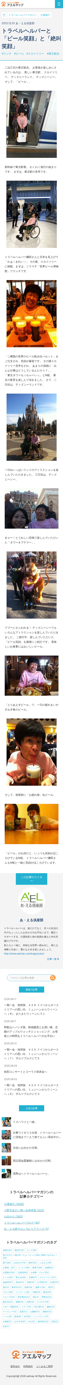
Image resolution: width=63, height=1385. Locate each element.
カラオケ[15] (43, 1302)
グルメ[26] (8, 1292)
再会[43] (20, 1282)
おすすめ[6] (19, 1321)
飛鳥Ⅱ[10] (47, 1311)
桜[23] (36, 1297)
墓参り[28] (40, 1287)
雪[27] (51, 1287)
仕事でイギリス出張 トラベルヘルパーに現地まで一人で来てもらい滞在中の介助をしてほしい (37, 1135)
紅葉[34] (54, 1282)
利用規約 (28, 1366)
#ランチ (7, 53)
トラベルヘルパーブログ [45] (22, 1222)
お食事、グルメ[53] (40, 1272)
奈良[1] (6, 1326)
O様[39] (30, 1282)
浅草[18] (30, 1302)
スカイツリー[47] (48, 1277)
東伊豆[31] (17, 1287)
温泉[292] (7, 1250)
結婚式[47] (8, 1282)
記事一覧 (52, 958)
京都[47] (33, 1277)
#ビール (19, 53)
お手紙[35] (42, 1282)
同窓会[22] (46, 1297)
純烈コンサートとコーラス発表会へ (25, 1071)
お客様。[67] (9, 1267)
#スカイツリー (35, 53)
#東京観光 (53, 53)
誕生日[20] (8, 1302)
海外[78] (32, 1262)
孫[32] (6, 1287)
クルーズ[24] (9, 1297)
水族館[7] (7, 1321)
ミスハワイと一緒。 (25, 1122)
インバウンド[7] (41, 1316)
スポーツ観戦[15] (10, 1306)
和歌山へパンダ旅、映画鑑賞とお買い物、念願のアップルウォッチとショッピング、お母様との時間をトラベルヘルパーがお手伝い (31, 1031)
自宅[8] (27, 1316)
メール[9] (7, 1316)
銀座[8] (17, 1316)
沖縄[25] (36, 1292)
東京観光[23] (24, 1297)
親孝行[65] (37, 1267)
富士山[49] (21, 1277)
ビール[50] (8, 1277)
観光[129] (19, 1250)
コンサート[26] (22, 1292)
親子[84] (7, 1262)
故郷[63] (49, 1267)
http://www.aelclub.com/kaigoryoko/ (24, 953)
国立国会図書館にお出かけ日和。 (33, 1160)
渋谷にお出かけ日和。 (26, 1147)
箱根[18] (19, 1302)
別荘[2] (54, 1321)
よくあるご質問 (44, 1366)
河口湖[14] (39, 1306)
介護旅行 (45, 14)
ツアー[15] (26, 1306)
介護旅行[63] (9, 1272)
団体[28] (28, 1287)
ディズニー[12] (9, 1311)
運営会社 (15, 1366)
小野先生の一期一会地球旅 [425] (24, 1210)
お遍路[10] (35, 1311)
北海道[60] (23, 1272)
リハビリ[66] (23, 1267)
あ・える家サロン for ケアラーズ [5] (26, 1229)
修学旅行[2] (43, 1321)
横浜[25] (47, 1292)
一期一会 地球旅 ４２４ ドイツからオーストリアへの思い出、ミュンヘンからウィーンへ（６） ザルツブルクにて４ (31, 1089)
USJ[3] (31, 1321)
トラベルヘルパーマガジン (23, 14)
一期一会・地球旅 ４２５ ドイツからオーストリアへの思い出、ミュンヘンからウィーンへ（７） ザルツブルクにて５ (31, 1054)
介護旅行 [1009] (14, 1204)
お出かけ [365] (13, 1216)
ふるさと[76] (45, 1262)
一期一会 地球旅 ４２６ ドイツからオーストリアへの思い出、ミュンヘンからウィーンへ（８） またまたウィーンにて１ (31, 1009)
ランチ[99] (31, 1250)
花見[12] (23, 1311)
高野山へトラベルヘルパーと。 (32, 1173)
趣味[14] (51, 1306)
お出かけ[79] (20, 1262)
